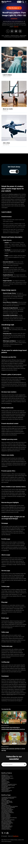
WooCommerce (5, 791)
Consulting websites (6, 810)
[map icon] (7, 833)
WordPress (7, 35)
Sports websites (5, 825)
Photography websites (7, 823)
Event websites (5, 813)
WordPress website (13, 194)
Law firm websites (6, 821)
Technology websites (7, 826)
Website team (5, 789)
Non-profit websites (6, 821)
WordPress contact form (7, 787)
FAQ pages (4, 804)
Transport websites (6, 827)
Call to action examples (7, 778)
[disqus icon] (12, 31)
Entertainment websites (7, 812)
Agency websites (5, 805)
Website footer (5, 779)
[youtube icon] (5, 833)
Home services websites (7, 819)
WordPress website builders (15, 622)
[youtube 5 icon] (20, 31)
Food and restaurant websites (9, 817)
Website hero (4, 775)
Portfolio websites (6, 824)
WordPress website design (19, 686)
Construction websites (7, 809)
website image (9, 694)
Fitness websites (5, 816)
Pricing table (4, 786)
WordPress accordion (7, 776)
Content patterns (5, 788)
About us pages (5, 800)
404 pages (4, 799)
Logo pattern (4, 783)
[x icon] (8, 31)
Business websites (6, 808)
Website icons (5, 781)
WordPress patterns (15, 35)
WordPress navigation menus (9, 784)
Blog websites (5, 803)
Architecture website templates (9, 806)
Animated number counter (8, 785)
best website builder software (13, 692)
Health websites (5, 818)
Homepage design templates (8, 797)
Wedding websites (6, 829)
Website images (23, 35)
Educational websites (7, 811)
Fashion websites (6, 814)
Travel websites (5, 828)
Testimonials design (6, 790)
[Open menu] (26, 2)
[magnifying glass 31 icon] (16, 31)
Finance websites (6, 815)
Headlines (4, 780)
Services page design (7, 802)
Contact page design (6, 801)
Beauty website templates (8, 807)
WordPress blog (12, 505)
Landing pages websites (7, 798)
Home (3, 35)
